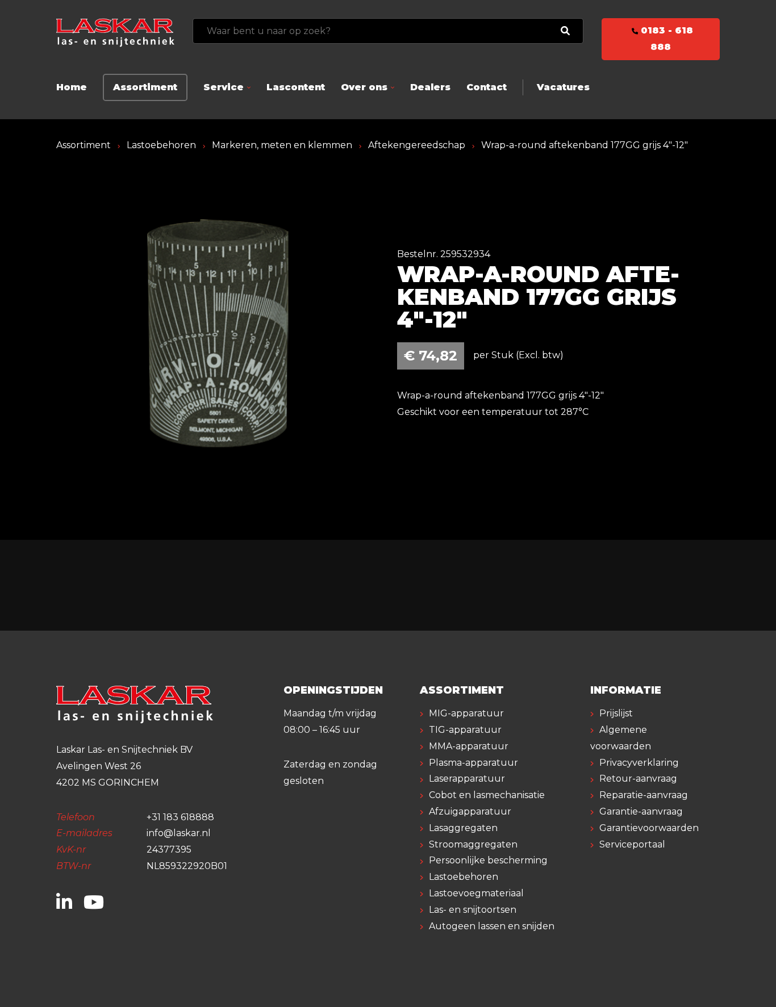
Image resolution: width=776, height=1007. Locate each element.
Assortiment (145, 87)
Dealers (430, 87)
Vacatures (563, 87)
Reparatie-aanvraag (643, 795)
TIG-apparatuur (465, 729)
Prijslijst (616, 713)
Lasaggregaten (463, 828)
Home (71, 87)
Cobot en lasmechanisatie (487, 795)
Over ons (364, 87)
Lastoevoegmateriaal (476, 893)
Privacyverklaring (639, 762)
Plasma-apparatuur (473, 762)
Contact (486, 87)
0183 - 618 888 (665, 38)
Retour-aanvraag (638, 778)
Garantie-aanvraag (641, 811)
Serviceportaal (632, 844)
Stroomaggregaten (473, 844)
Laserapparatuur (467, 778)
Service (223, 87)
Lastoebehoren (161, 145)
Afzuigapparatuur (470, 811)
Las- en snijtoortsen (472, 909)
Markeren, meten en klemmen (282, 145)
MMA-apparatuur (468, 746)
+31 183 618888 (180, 817)
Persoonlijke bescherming (488, 860)
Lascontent (295, 87)
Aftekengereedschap (416, 145)
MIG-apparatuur (466, 713)
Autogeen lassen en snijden (491, 926)
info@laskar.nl (179, 833)
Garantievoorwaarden (649, 828)
